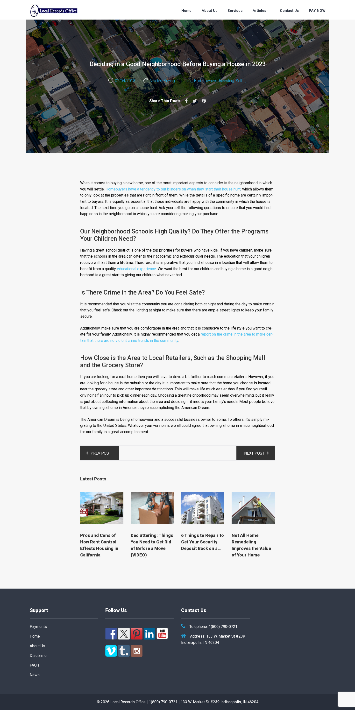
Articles (259, 10)
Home (186, 10)
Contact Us (289, 10)
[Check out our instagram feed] (136, 651)
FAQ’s (34, 665)
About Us (209, 10)
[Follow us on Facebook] (111, 634)
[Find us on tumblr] (124, 651)
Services (234, 10)
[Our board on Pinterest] (136, 634)
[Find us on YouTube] (162, 634)
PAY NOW (317, 10)
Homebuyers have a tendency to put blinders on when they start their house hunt (173, 189)
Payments (38, 626)
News (35, 675)
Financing (184, 80)
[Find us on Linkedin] (149, 634)
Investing (226, 80)
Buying (169, 80)
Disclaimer (39, 655)
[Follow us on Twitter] (124, 634)
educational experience (136, 269)
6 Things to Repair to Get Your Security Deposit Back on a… (202, 542)
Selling (241, 80)
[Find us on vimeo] (111, 651)
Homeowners (205, 80)
